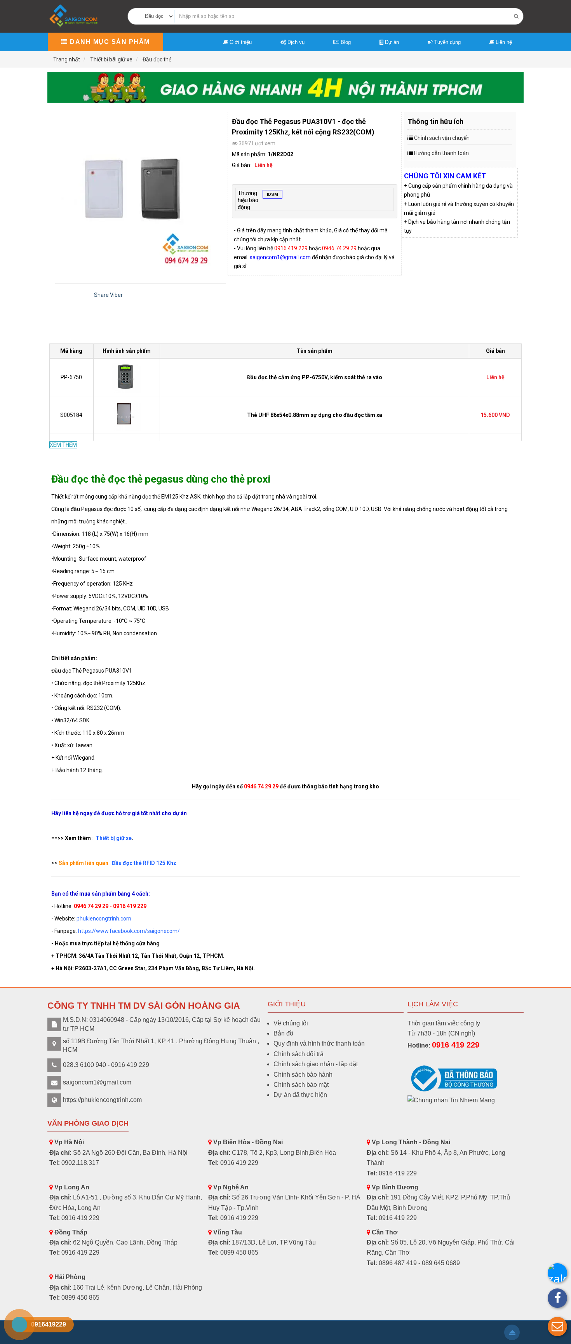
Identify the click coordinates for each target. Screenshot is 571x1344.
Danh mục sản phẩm (109, 41)
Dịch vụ (295, 42)
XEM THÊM (63, 445)
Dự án (391, 42)
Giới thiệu (240, 42)
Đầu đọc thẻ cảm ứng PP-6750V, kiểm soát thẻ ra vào (314, 377)
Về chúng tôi (290, 1023)
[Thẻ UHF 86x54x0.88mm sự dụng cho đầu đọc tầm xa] (126, 414)
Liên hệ (503, 42)
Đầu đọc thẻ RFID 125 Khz (144, 863)
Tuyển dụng (447, 42)
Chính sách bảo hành (303, 1074)
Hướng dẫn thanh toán (441, 153)
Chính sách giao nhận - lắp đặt (315, 1064)
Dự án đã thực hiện (300, 1094)
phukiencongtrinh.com (104, 918)
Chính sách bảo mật (301, 1084)
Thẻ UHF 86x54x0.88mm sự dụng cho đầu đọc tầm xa (314, 415)
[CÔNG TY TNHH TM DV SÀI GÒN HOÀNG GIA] (74, 15)
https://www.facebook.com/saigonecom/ (129, 931)
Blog (345, 42)
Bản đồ (283, 1033)
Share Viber (108, 295)
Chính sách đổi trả (298, 1054)
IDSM (272, 194)
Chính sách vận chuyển (442, 138)
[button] (557, 1326)
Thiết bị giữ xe (114, 838)
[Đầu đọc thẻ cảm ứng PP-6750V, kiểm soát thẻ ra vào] (126, 377)
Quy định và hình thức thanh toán (319, 1043)
